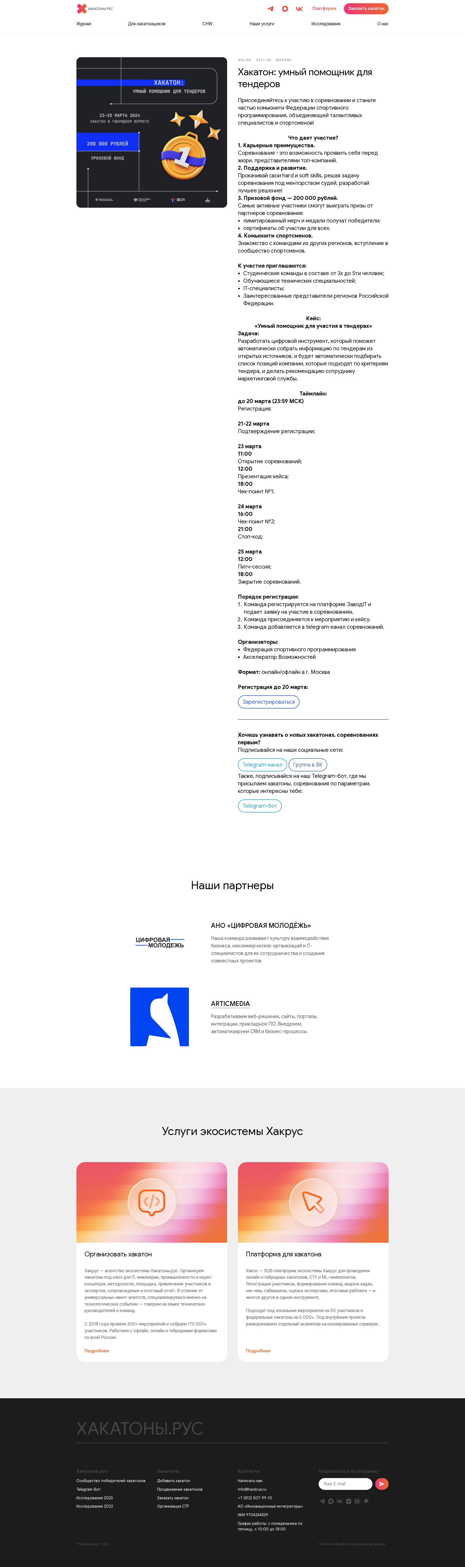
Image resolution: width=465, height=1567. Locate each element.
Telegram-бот (259, 806)
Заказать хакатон (173, 1498)
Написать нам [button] (250, 1480)
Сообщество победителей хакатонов (111, 1480)
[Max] (330, 1501)
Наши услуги (261, 24)
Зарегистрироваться (268, 702)
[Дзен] (348, 1501)
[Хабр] (366, 1501)
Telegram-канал (262, 764)
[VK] (339, 1501)
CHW (208, 24)
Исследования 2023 (94, 1498)
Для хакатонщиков (146, 24)
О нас (383, 24)
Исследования (325, 24)
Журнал (83, 24)
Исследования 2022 (94, 1506)
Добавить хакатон (173, 1480)
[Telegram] (322, 1501)
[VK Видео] (357, 1501)
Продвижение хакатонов (180, 1489)
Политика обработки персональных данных (352, 1544)
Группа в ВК (308, 764)
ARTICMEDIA (230, 1004)
